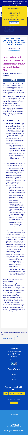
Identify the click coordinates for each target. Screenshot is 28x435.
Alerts (14, 382)
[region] (24, 322)
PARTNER (12, 393)
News (14, 377)
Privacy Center (14, 414)
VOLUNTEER (20, 393)
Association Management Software (14, 426)
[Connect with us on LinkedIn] (12, 363)
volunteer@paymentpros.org (11, 336)
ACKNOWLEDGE (14, 22)
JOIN (6, 393)
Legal (17, 432)
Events (14, 374)
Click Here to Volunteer (8, 338)
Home (14, 372)
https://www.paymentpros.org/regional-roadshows (14, 5)
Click (18, 13)
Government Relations (14, 50)
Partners (14, 379)
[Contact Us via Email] (15, 363)
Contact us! (14, 403)
